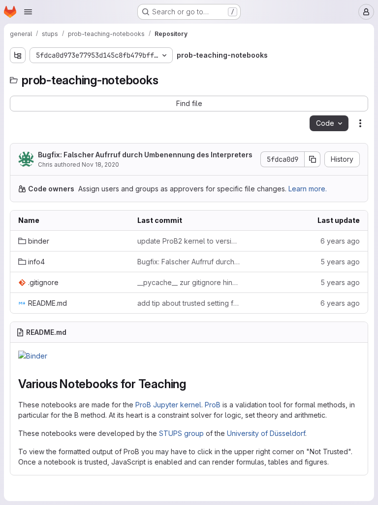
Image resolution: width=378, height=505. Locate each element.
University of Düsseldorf (266, 433)
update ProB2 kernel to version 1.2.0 (189, 241)
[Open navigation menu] (28, 12)
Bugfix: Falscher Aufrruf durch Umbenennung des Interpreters (145, 154)
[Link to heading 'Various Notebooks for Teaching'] (192, 384)
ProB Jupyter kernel (168, 404)
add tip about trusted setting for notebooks (189, 303)
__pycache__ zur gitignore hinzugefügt (189, 282)
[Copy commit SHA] (312, 159)
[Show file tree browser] (18, 55)
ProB (212, 404)
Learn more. (307, 188)
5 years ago (340, 261)
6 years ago (340, 241)
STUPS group (181, 433)
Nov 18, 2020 (100, 164)
